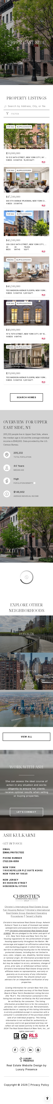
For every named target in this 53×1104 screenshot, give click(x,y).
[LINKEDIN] (30, 1050)
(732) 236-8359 (11, 861)
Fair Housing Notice (13, 910)
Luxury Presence (26, 1069)
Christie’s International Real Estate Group (29, 931)
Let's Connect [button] (26, 812)
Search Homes (26, 397)
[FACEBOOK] (15, 1050)
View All (26, 736)
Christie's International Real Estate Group (26, 907)
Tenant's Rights (34, 916)
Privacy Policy (39, 1084)
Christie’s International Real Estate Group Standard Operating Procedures (28, 913)
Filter (14, 113)
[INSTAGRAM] (23, 1050)
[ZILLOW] (38, 1050)
